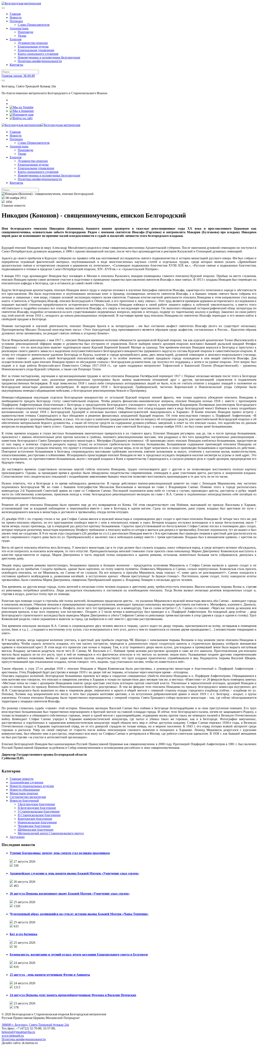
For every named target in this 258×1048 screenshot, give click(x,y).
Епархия (15, 39)
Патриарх (16, 21)
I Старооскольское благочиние (39, 811)
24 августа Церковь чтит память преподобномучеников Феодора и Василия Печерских (73, 995)
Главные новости (21, 778)
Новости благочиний (24, 800)
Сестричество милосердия (28, 797)
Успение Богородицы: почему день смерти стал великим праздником (60, 853)
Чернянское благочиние (34, 826)
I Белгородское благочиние (36, 804)
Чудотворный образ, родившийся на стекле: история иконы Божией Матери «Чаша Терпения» (79, 914)
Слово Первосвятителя (33, 24)
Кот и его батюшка (23, 934)
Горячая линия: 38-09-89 (18, 75)
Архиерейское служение (26, 782)
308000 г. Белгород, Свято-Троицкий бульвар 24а (35, 1024)
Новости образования (25, 789)
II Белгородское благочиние (37, 808)
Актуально (17, 837)
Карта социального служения (38, 53)
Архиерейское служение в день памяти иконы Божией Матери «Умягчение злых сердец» (74, 873)
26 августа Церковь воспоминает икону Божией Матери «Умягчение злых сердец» (70, 893)
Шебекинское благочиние (35, 829)
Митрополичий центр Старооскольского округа (51, 833)
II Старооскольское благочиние (39, 815)
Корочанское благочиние (35, 818)
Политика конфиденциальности (40, 61)
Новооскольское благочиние (37, 822)
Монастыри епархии (24, 793)
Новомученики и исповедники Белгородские (49, 57)
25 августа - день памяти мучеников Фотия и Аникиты (50, 974)
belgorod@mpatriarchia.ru (18, 1032)
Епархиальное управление (36, 50)
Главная (15, 14)
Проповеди (25, 32)
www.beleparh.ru (13, 1035)
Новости (16, 17)
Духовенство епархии (33, 43)
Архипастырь (19, 28)
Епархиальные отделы (33, 46)
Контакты (16, 64)
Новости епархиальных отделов (32, 786)
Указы (22, 35)
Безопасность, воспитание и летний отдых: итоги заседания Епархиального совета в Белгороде (79, 954)
